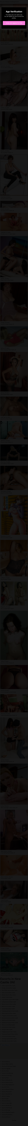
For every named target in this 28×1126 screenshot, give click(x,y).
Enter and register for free (14, 23)
